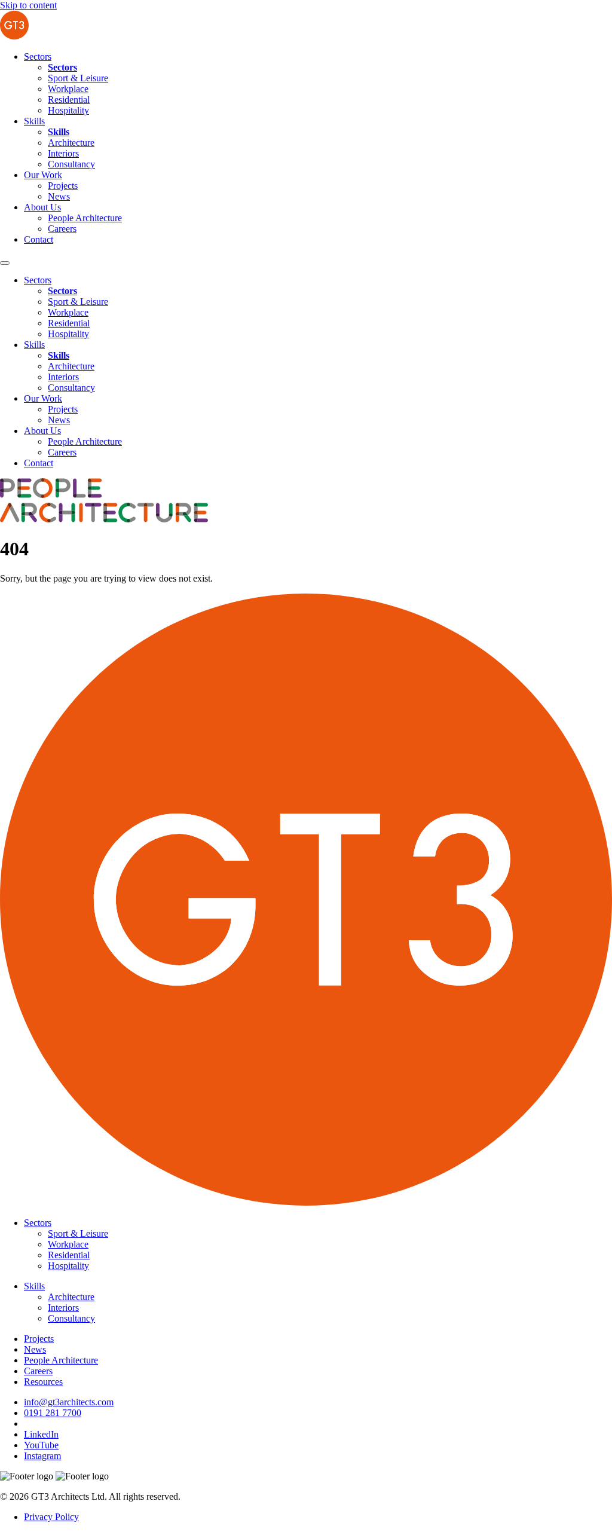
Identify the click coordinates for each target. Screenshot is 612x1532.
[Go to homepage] (14, 36)
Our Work (43, 175)
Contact (38, 239)
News (59, 196)
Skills (34, 121)
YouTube (41, 1445)
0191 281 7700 (52, 1413)
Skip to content (28, 5)
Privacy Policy (51, 1517)
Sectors (37, 56)
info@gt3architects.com (69, 1402)
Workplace (68, 89)
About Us (42, 207)
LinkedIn (41, 1434)
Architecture (71, 142)
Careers (62, 229)
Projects (63, 186)
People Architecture (85, 218)
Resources (43, 1382)
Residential (69, 99)
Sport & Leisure (78, 78)
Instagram (42, 1456)
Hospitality (68, 110)
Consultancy (71, 164)
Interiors (63, 153)
